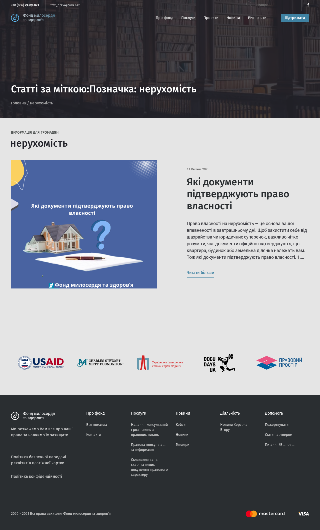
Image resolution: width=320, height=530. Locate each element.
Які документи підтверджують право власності (238, 194)
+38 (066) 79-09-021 (25, 5)
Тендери (182, 445)
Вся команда (96, 425)
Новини (233, 17)
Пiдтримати (295, 17)
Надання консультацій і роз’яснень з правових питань (149, 430)
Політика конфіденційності (36, 476)
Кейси (181, 425)
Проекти (211, 17)
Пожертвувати (276, 425)
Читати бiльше (200, 272)
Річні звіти (257, 17)
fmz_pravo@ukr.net (65, 5)
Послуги (188, 17)
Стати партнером (278, 435)
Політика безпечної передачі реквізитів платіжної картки (38, 460)
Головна (18, 103)
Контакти (93, 435)
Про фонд (164, 17)
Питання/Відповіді (280, 445)
